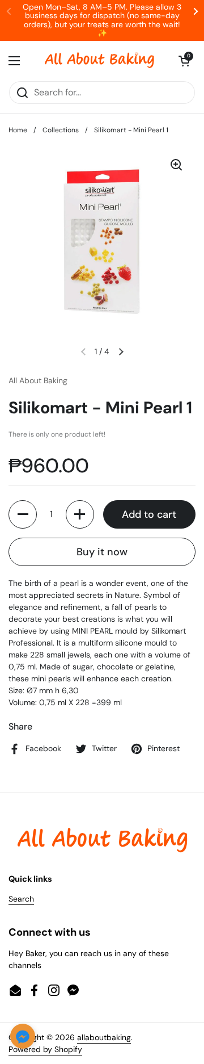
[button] (184, 60)
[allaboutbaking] (99, 60)
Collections (60, 130)
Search (21, 899)
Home (17, 130)
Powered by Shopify (45, 1049)
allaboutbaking (104, 1037)
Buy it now (102, 552)
